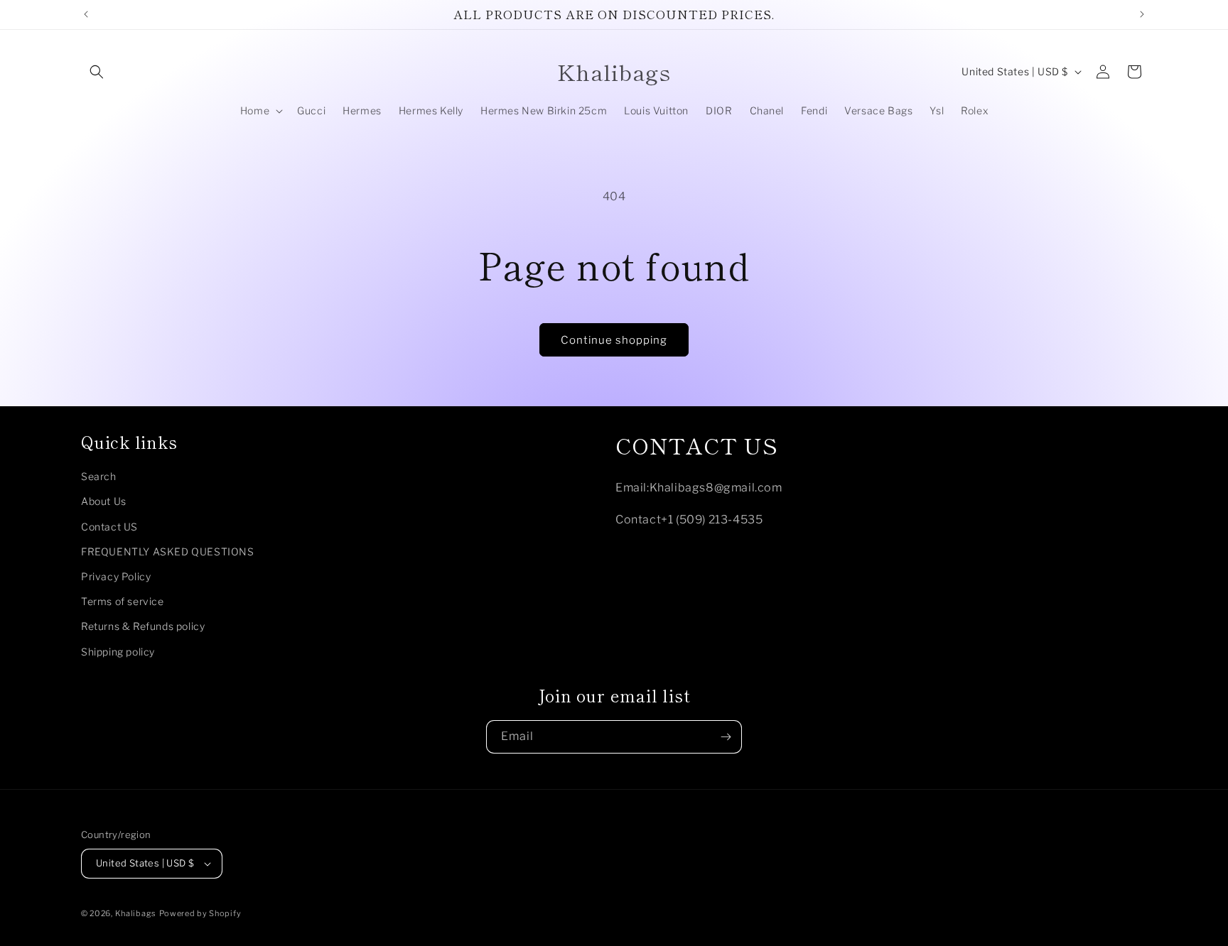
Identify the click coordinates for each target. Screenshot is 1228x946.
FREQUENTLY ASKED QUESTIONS (167, 551)
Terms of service (122, 601)
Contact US (109, 527)
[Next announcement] (1142, 14)
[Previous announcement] (86, 14)
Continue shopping (614, 340)
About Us (103, 501)
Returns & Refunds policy (143, 626)
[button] (96, 71)
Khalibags (135, 913)
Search (99, 476)
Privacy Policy (116, 576)
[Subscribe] (725, 737)
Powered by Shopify (200, 913)
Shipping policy (118, 652)
